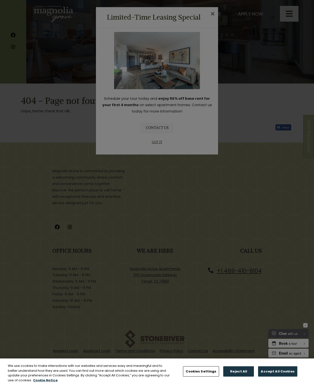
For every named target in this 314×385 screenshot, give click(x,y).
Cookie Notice (45, 380)
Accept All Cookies (277, 371)
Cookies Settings (201, 371)
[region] (157, 371)
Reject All (238, 371)
